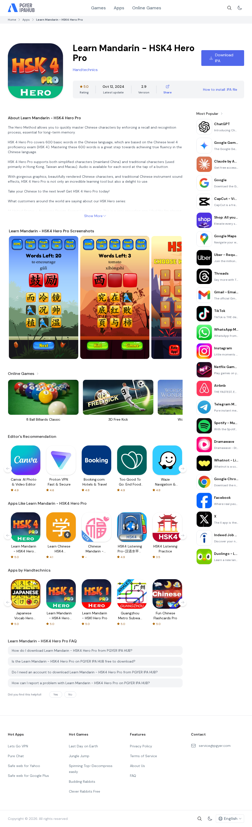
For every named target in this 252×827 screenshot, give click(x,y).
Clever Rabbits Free (84, 791)
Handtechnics (85, 69)
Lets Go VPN (18, 746)
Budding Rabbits (82, 781)
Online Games (146, 8)
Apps (119, 8)
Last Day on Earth (83, 746)
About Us (137, 766)
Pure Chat (16, 756)
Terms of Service (143, 756)
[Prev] (17, 297)
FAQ (133, 775)
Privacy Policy (141, 746)
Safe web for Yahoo (24, 766)
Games (98, 8)
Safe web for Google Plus (28, 775)
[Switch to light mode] (239, 7)
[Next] (173, 297)
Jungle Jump (79, 756)
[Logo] (21, 8)
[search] (229, 7)
